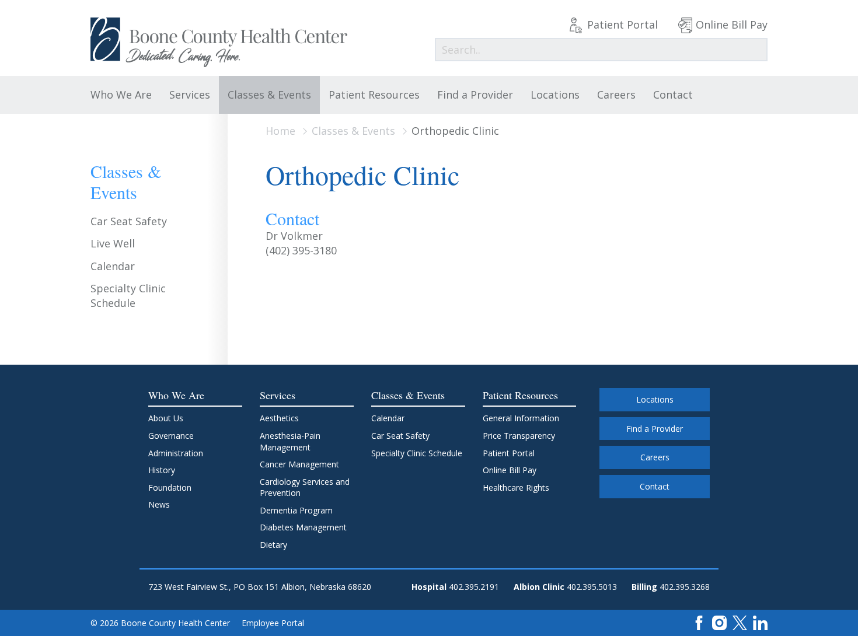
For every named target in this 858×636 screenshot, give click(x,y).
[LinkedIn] (760, 622)
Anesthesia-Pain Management (290, 441)
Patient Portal (622, 25)
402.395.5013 (592, 586)
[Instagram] (719, 622)
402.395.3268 (685, 586)
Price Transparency (519, 435)
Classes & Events (269, 95)
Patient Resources (374, 95)
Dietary (273, 544)
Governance (171, 435)
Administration (175, 453)
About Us (165, 418)
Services (189, 95)
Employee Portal (273, 622)
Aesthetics (279, 418)
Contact (673, 95)
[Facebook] (699, 622)
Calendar (112, 266)
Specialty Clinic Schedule (128, 295)
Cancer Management (299, 464)
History (161, 470)
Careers (616, 95)
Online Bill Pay (732, 25)
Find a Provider (475, 95)
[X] (740, 622)
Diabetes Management (303, 527)
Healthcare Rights (516, 487)
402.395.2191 (474, 586)
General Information (521, 418)
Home (280, 131)
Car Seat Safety (128, 221)
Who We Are (121, 95)
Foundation (169, 487)
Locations (555, 95)
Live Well (112, 243)
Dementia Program (296, 510)
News (159, 504)
